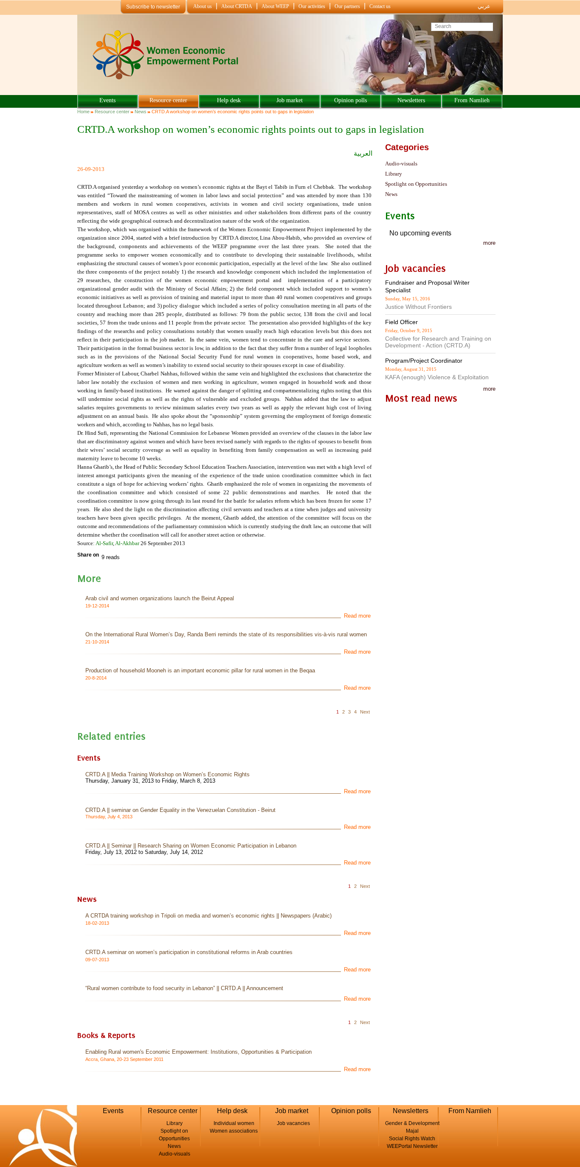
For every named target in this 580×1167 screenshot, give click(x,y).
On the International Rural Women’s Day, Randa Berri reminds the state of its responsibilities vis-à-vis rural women (226, 634)
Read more (357, 616)
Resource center (168, 100)
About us (202, 6)
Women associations (234, 1131)
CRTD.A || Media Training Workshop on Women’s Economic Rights (167, 774)
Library (393, 174)
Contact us (380, 6)
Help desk (229, 100)
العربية (363, 153)
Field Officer (401, 322)
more (489, 243)
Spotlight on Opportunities (416, 184)
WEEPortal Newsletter (412, 1146)
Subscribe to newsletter (153, 7)
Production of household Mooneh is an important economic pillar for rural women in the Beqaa (200, 670)
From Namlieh (472, 100)
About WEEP (275, 6)
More (489, 389)
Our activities (311, 6)
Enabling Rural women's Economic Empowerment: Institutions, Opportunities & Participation (198, 1052)
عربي (484, 6)
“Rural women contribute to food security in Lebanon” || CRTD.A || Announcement (184, 988)
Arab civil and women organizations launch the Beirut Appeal (159, 598)
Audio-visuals (401, 163)
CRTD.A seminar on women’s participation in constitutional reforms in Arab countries (189, 952)
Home (83, 111)
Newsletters (411, 100)
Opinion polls (350, 100)
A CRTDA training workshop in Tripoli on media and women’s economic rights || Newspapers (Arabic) (208, 915)
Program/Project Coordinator (423, 360)
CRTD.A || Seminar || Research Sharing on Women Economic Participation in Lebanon (190, 845)
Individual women (234, 1123)
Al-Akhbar (127, 543)
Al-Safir (104, 543)
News (140, 111)
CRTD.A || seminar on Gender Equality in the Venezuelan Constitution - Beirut (180, 810)
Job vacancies (293, 1123)
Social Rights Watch (412, 1139)
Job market (289, 100)
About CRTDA (236, 6)
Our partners (347, 6)
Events (107, 100)
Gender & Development (412, 1123)
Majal (412, 1131)
